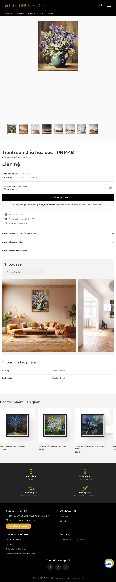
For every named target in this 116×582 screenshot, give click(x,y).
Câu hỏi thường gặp (14, 539)
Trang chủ (9, 13)
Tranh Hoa (20, 13)
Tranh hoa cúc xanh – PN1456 (12, 446)
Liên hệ (63, 521)
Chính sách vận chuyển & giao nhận (20, 554)
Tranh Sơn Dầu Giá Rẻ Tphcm (72, 539)
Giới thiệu (64, 516)
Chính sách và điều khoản (16, 549)
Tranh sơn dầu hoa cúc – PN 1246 (52, 446)
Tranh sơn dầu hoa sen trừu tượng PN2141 (90, 447)
